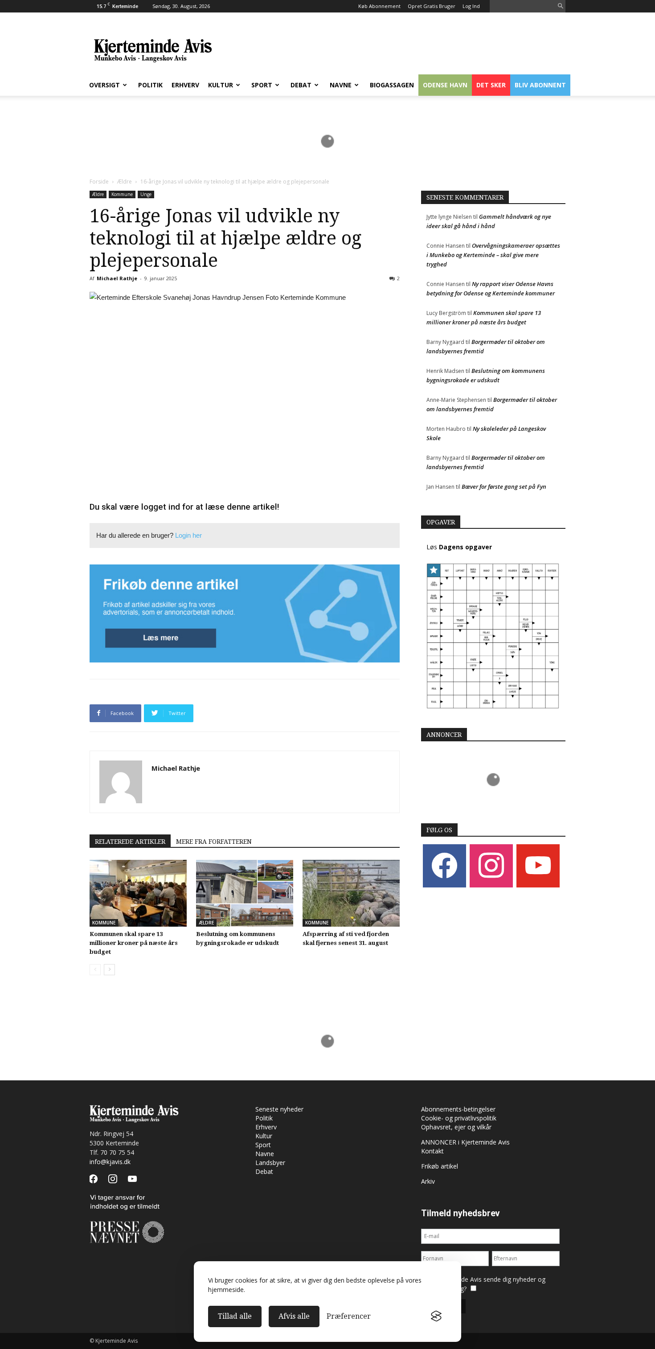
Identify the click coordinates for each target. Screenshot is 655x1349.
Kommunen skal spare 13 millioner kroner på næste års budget (134, 943)
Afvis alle (294, 1316)
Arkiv (428, 1181)
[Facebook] (444, 865)
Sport (261, 85)
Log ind (471, 6)
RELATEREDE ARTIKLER (130, 841)
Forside (99, 181)
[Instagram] (491, 865)
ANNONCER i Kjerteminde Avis (465, 1142)
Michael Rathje (117, 278)
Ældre (124, 181)
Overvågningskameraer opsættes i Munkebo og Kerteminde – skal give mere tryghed (493, 254)
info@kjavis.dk (110, 1161)
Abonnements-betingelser (458, 1109)
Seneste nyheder (279, 1109)
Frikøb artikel (439, 1166)
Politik (150, 85)
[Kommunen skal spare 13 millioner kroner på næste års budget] (138, 893)
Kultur (220, 85)
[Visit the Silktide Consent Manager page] (436, 1316)
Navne (341, 85)
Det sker (491, 85)
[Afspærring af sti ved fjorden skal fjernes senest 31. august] (351, 893)
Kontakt (432, 1151)
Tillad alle (235, 1316)
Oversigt (104, 85)
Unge (145, 194)
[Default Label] (538, 865)
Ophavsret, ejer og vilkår (456, 1127)
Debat (301, 85)
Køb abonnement (379, 6)
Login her (188, 535)
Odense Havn (445, 85)
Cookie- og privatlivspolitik (458, 1118)
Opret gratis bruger (431, 6)
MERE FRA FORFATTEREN (214, 841)
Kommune (122, 194)
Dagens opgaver (465, 547)
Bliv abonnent (540, 85)
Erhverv (185, 85)
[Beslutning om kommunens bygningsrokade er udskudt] (244, 893)
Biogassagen (392, 85)
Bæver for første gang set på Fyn (504, 486)
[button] (560, 6)
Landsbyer (270, 1162)
